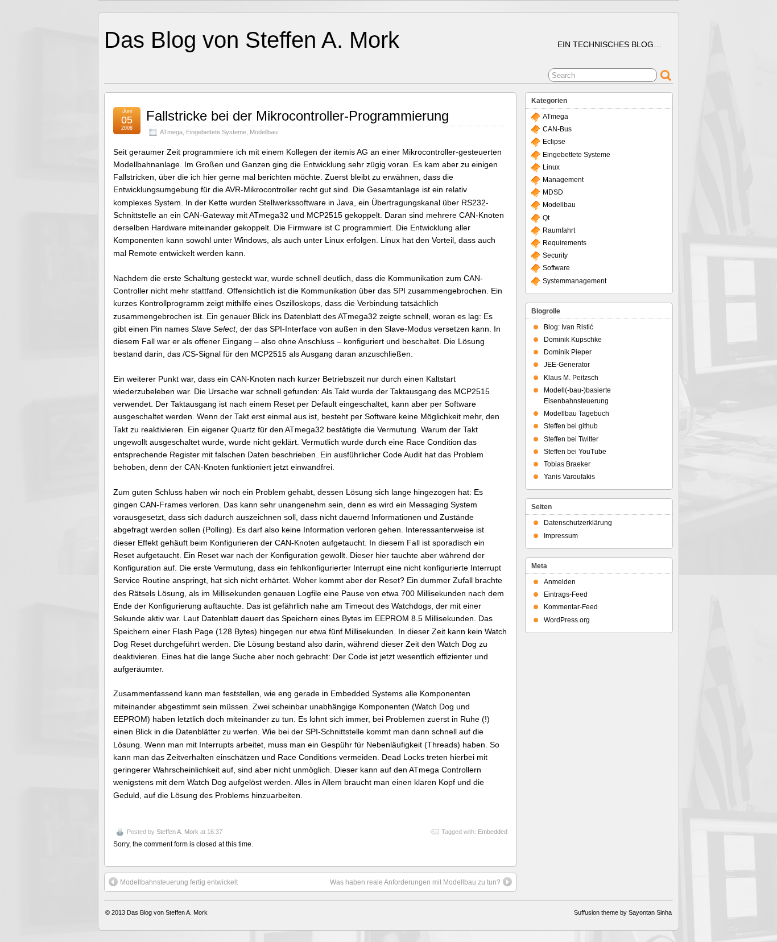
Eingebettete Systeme (216, 132)
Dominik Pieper (568, 352)
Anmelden (560, 582)
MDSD (553, 192)
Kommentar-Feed (571, 607)
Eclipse (554, 142)
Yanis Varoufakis (569, 477)
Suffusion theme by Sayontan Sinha (623, 912)
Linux (551, 167)
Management (563, 180)
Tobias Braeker (567, 464)
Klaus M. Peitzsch (571, 378)
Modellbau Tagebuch (576, 414)
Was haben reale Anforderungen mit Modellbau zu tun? (415, 882)
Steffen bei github (571, 426)
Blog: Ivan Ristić (568, 327)
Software (556, 268)
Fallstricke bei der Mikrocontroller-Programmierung (297, 115)
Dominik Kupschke (573, 340)
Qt (546, 218)
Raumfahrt (559, 230)
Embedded (492, 831)
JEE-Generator (567, 365)
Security (555, 255)
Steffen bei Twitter (571, 439)
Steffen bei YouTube (575, 452)
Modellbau (264, 132)
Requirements (564, 243)
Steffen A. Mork (177, 831)
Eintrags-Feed (566, 594)
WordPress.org (567, 620)
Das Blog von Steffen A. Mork (251, 39)
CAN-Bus (557, 129)
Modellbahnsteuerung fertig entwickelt (179, 882)
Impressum (561, 536)
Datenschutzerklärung (578, 523)
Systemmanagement (574, 281)
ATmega (171, 132)
